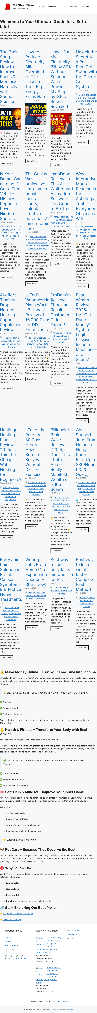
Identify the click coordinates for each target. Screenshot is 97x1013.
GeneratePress (63, 1001)
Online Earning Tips (12, 919)
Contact (8, 937)
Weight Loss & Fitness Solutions (18, 913)
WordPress (70, 1009)
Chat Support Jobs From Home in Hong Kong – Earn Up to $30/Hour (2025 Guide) (86, 452)
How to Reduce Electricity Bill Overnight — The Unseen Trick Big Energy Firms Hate (35, 74)
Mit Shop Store (23, 5)
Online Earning (71, 6)
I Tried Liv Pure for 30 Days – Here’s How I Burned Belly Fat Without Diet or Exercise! (35, 452)
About (8, 941)
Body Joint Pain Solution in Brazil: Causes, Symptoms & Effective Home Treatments (11, 579)
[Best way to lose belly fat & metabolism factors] (62, 594)
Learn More (6, 163)
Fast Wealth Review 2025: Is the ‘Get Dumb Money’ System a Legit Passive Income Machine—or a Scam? (86, 327)
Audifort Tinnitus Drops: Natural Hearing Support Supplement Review (11, 312)
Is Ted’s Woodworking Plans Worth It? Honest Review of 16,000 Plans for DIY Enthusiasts (38, 312)
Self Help (86, 6)
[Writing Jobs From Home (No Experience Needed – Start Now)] (36, 599)
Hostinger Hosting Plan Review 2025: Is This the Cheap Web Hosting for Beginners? (10, 454)
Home (41, 6)
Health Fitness (54, 6)
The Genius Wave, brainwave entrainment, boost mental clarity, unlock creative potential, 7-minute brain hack (37, 201)
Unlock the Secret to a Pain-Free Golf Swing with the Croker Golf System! (86, 69)
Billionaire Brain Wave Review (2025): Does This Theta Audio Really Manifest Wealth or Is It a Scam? (60, 459)
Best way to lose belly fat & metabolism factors (62, 569)
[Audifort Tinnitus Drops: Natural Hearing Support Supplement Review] (11, 347)
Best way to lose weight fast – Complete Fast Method (85, 574)
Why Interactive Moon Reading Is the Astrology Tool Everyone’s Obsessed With (86, 196)
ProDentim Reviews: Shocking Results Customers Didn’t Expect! (61, 309)
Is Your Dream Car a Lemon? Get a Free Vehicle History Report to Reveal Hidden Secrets (10, 196)
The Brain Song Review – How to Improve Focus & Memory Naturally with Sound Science (9, 76)
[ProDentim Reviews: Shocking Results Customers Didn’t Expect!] (61, 342)
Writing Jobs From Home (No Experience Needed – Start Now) (36, 572)
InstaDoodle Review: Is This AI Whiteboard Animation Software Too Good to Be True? (62, 191)
